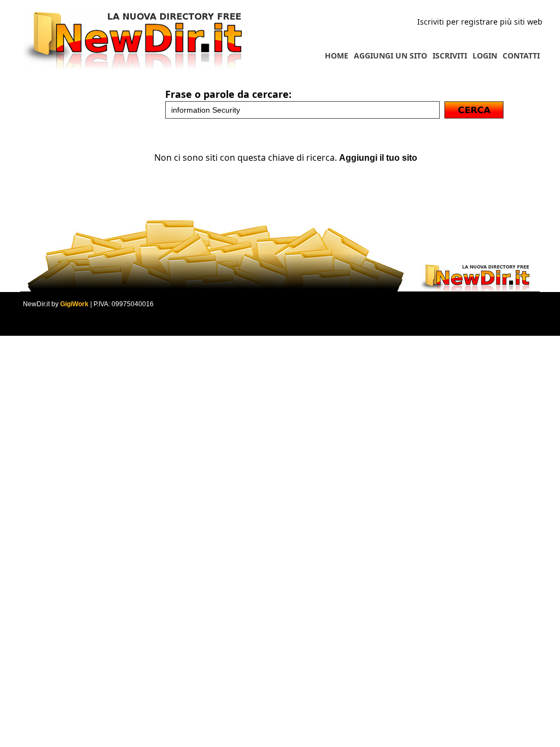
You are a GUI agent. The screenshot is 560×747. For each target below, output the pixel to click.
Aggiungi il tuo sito (378, 157)
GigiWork (74, 304)
